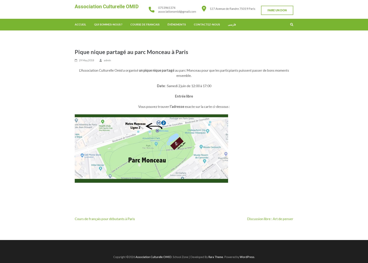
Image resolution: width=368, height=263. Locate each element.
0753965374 (166, 7)
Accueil (80, 24)
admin (107, 60)
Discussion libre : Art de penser (270, 219)
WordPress (247, 257)
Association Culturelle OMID (107, 6)
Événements (177, 24)
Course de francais (144, 24)
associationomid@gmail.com (177, 11)
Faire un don (277, 10)
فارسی (232, 24)
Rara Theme (215, 257)
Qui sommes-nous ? (108, 24)
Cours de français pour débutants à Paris (105, 219)
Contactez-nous (207, 24)
